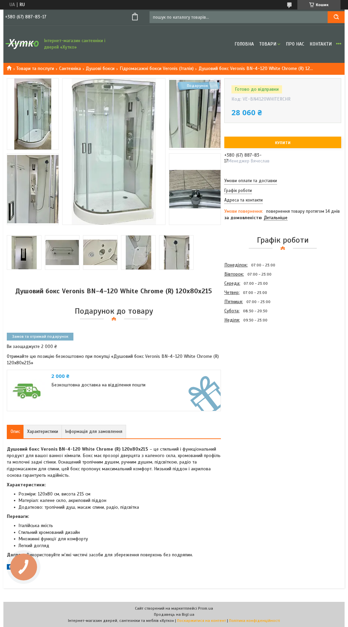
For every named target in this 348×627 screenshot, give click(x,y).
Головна (244, 44)
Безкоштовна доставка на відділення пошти (98, 385)
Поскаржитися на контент (201, 620)
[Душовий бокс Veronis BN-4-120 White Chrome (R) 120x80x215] (248, 361)
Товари (267, 44)
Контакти (321, 44)
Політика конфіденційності (254, 620)
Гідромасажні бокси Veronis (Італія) (157, 68)
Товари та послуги (35, 68)
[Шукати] (336, 17)
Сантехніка (70, 68)
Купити (283, 142)
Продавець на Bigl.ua (174, 614)
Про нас (295, 44)
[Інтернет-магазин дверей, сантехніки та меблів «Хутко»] (22, 44)
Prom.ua (205, 608)
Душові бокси (100, 68)
